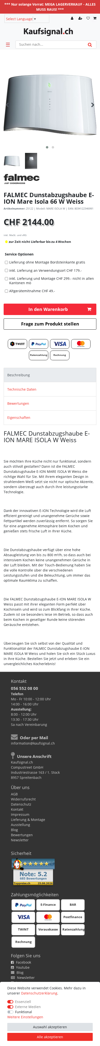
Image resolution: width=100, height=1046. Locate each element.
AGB (14, 794)
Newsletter (20, 840)
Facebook (23, 962)
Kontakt (17, 809)
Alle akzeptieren (50, 1037)
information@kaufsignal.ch (33, 743)
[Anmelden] (72, 18)
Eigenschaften (18, 417)
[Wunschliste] (88, 18)
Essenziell (23, 1001)
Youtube (22, 967)
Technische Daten (21, 389)
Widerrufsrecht (23, 799)
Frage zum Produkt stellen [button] (50, 324)
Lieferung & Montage (28, 819)
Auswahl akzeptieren (50, 1027)
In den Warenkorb (48, 309)
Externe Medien (28, 1006)
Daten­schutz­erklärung (39, 993)
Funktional (23, 1012)
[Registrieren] (81, 18)
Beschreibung (18, 375)
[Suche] (90, 44)
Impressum (20, 814)
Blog (14, 829)
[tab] (50, 375)
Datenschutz (21, 804)
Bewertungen (18, 403)
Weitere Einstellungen (25, 1017)
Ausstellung (20, 824)
